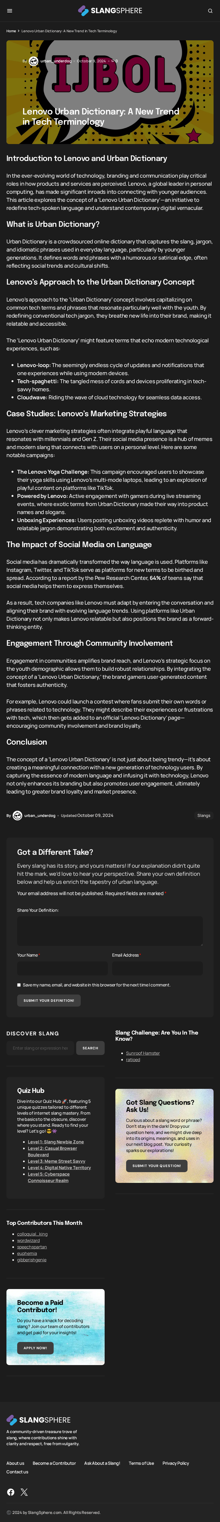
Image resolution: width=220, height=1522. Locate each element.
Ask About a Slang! (102, 1463)
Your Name (28, 955)
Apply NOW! (35, 1348)
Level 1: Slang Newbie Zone (56, 1142)
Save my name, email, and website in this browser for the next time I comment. (96, 985)
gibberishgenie (31, 1260)
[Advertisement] (164, 1242)
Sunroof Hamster (143, 1053)
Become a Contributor (54, 1463)
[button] (9, 11)
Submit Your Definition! (49, 1000)
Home (11, 30)
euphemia (27, 1253)
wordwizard (28, 1240)
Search (90, 1048)
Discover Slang (32, 1033)
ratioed (133, 1059)
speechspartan (32, 1247)
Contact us (17, 1471)
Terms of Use (141, 1463)
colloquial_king (32, 1234)
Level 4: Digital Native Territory (59, 1168)
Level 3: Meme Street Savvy (56, 1161)
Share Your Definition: (38, 910)
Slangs (203, 815)
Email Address (126, 955)
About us (15, 1463)
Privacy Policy (176, 1463)
